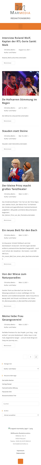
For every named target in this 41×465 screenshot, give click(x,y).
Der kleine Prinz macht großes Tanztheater (16, 187)
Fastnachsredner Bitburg (10, 388)
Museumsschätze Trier (9, 395)
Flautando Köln (7, 392)
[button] (20, 26)
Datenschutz (20, 453)
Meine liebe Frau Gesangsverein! (12, 317)
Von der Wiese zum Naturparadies (14, 275)
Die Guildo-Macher (8, 380)
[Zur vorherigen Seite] (25, 357)
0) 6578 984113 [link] (25, 441)
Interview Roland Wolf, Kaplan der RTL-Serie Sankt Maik (19, 41)
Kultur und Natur (10, 52)
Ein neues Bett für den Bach (19, 230)
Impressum (20, 450)
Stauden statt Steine (15, 131)
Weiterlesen (9, 62)
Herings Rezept (7, 384)
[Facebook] (20, 461)
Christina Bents (9, 50)
